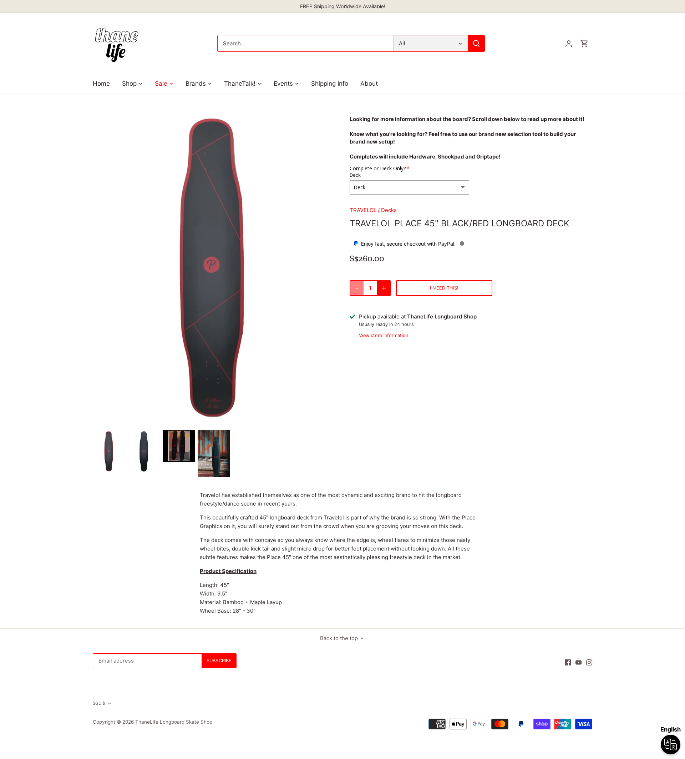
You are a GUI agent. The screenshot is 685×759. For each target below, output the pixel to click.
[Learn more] (462, 243)
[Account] (569, 43)
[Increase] (384, 288)
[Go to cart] (584, 43)
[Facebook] (568, 661)
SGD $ (99, 703)
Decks (389, 210)
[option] (109, 451)
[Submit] (476, 43)
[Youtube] (578, 661)
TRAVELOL (363, 210)
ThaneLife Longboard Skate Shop (173, 722)
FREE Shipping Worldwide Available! (342, 6)
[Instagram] (589, 661)
